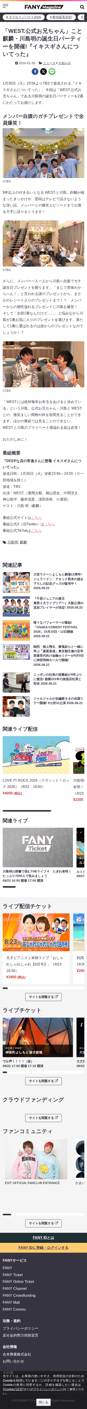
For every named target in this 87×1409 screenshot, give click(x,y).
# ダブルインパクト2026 (23, 17)
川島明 (12, 542)
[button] (82, 6)
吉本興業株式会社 (17, 1354)
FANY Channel (15, 1288)
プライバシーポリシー (20, 1328)
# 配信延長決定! (61, 17)
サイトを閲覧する (41, 997)
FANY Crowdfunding (19, 1295)
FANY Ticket (13, 1275)
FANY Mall (11, 1302)
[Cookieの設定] (13, 1389)
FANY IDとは (43, 1237)
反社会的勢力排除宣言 (20, 1335)
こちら (36, 518)
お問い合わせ (13, 1361)
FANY (7, 1268)
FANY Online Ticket (18, 1282)
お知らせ (64, 63)
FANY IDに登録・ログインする (43, 1248)
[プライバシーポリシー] (48, 1389)
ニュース (49, 63)
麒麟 (23, 542)
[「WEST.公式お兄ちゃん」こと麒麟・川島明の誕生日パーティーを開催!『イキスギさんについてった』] (35, 71)
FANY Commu (14, 1309)
